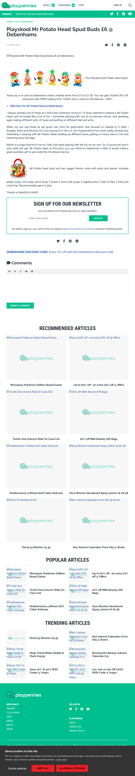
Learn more (61, 759)
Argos (10, 720)
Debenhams (27, 21)
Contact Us (75, 726)
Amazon (11, 708)
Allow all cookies (72, 768)
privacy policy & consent (80, 228)
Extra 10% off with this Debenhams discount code (81, 252)
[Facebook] (112, 45)
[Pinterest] (118, 45)
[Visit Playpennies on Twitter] (111, 14)
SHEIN (10, 729)
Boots (10, 725)
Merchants (13, 704)
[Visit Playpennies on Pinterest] (123, 14)
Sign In (118, 5)
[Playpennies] (19, 5)
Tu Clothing (13, 712)
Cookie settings (17, 768)
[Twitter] (106, 45)
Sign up (98, 218)
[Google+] (125, 45)
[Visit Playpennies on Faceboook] (117, 14)
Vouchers (64, 5)
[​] (67, 286)
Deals (46, 5)
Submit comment (20, 305)
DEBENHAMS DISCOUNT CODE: (28, 252)
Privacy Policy (77, 730)
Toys (81, 5)
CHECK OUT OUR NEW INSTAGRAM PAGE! (35, 14)
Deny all (43, 768)
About (72, 722)
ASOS (9, 716)
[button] (9, 271)
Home (9, 21)
